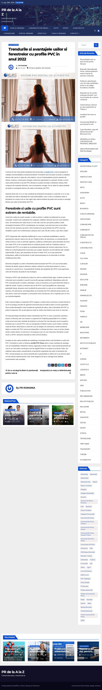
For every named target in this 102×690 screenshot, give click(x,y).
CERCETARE (85, 219)
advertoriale (84, 478)
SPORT (66, 28)
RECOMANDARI (86, 396)
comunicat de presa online (87, 540)
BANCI (82, 203)
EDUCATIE (84, 279)
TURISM (83, 454)
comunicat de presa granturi (87, 522)
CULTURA (84, 258)
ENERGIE (83, 285)
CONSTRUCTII (78, 28)
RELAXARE (84, 407)
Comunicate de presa (88, 544)
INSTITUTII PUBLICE (88, 343)
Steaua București (86, 607)
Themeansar (35, 686)
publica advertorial (86, 590)
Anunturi (83, 497)
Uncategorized (85, 460)
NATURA (83, 380)
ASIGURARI (84, 193)
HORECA (83, 317)
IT (80, 354)
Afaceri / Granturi (86, 485)
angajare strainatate (87, 493)
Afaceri (95, 482)
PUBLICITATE (85, 391)
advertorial (93, 474)
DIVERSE (83, 274)
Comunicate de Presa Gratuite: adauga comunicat (86, 686)
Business (89, 506)
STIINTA (83, 433)
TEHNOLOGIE (85, 438)
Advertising (84, 474)
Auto (82, 506)
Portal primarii (26, 33)
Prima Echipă (85, 582)
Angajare (83, 489)
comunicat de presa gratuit (87, 528)
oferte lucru (85, 575)
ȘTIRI (82, 620)
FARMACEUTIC (86, 295)
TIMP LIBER (84, 444)
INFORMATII (84, 338)
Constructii (84, 548)
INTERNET (84, 348)
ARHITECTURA (86, 182)
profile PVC (50, 172)
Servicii (83, 603)
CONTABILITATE (86, 248)
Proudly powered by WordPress (10, 686)
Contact (74, 33)
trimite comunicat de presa (87, 615)
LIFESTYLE (41, 33)
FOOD (82, 311)
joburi (83, 567)
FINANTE (83, 306)
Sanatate (89, 599)
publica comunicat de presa (88, 595)
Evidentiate (84, 559)
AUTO (56, 28)
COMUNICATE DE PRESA (38, 28)
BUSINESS (84, 208)
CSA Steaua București (88, 552)
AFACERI (83, 171)
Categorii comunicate (87, 514)
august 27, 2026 (13, 655)
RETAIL (83, 412)
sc (68, 421)
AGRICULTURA (86, 177)
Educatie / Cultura (86, 556)
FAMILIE (83, 290)
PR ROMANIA (22, 65)
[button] (95, 31)
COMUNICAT (85, 230)
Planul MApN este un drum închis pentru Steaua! (88, 62)
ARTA (82, 187)
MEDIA (82, 375)
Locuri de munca (86, 571)
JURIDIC (83, 359)
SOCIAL (83, 422)
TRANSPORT (85, 449)
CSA (91, 548)
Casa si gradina (86, 510)
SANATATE (84, 417)
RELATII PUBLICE (87, 401)
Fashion (92, 559)
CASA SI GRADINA (17, 28)
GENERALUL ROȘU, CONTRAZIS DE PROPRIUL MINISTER (88, 141)
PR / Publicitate (85, 578)
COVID (82, 253)
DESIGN (83, 269)
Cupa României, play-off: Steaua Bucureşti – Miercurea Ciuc (89, 132)
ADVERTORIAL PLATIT (89, 166)
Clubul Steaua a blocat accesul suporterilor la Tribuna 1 (88, 107)
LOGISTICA (84, 370)
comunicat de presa (87, 518)
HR (81, 322)
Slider (89, 603)
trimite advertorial (86, 611)
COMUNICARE (9, 33)
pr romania (84, 586)
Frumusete (84, 563)
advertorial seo (85, 482)
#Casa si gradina (35, 68)
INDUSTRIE (84, 332)
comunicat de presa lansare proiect (87, 534)
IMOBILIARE (84, 327)
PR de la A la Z (12, 672)
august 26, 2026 (38, 655)
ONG (82, 385)
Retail (82, 599)
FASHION (83, 301)
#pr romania (46, 68)
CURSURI (84, 264)
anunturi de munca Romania (87, 502)
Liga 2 (89, 567)
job (91, 563)
